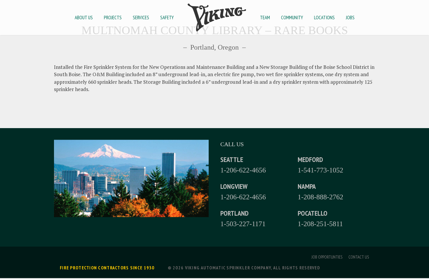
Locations (324, 17)
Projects (113, 17)
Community (292, 17)
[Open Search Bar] (366, 17)
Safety (167, 17)
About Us (84, 17)
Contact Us (358, 257)
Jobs (350, 17)
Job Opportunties (327, 257)
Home (216, 17)
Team (265, 17)
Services (141, 17)
